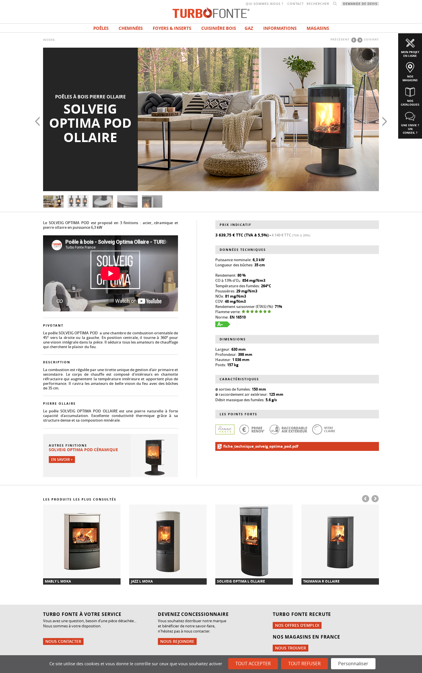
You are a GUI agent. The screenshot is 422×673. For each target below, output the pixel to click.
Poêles (101, 28)
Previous (37, 121)
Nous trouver (290, 648)
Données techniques (243, 249)
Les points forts (238, 414)
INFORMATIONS (280, 28)
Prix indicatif (235, 224)
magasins (318, 28)
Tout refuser (304, 663)
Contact (295, 4)
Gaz (249, 28)
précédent (340, 39)
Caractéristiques (239, 379)
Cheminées (131, 28)
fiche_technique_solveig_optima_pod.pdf (260, 446)
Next (384, 121)
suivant (371, 39)
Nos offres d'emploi (297, 625)
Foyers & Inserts (172, 28)
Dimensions (233, 339)
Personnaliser (353, 663)
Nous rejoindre (177, 641)
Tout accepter (253, 663)
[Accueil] (211, 12)
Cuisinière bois (218, 28)
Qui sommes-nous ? (264, 4)
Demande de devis (360, 4)
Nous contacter (63, 641)
